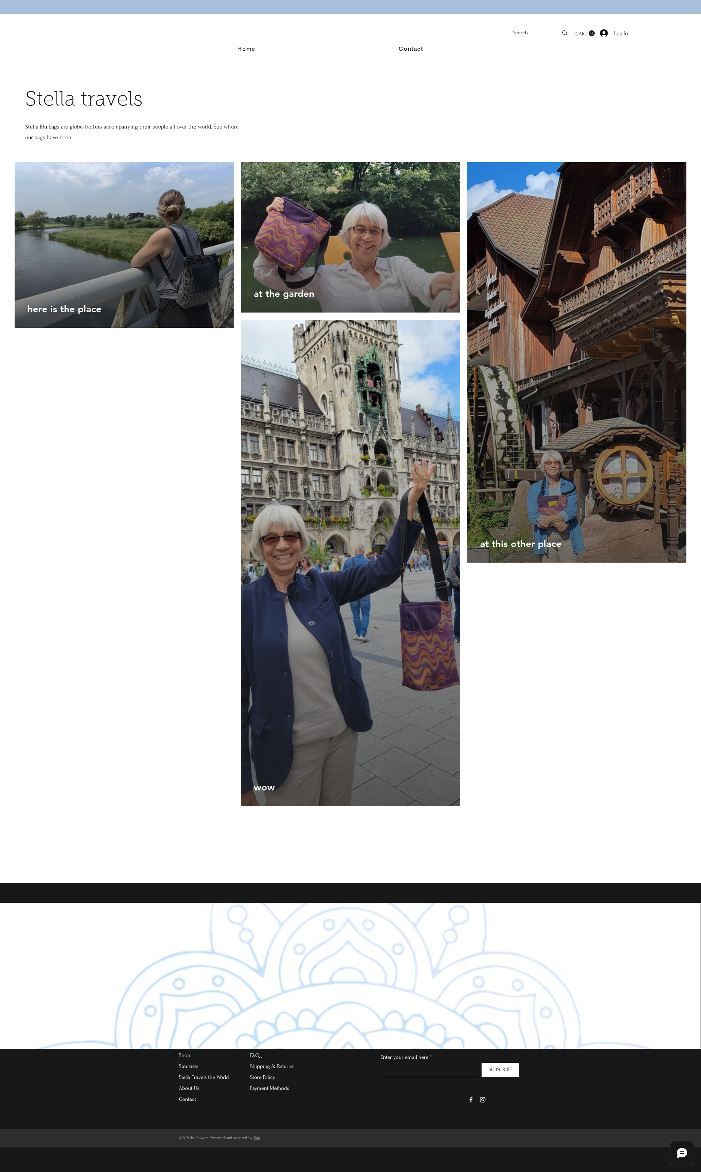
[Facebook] (471, 1099)
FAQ (255, 1055)
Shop (184, 1055)
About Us (189, 1088)
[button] (585, 33)
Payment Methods (270, 1088)
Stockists (188, 1066)
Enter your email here (404, 1057)
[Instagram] (482, 1099)
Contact (187, 1099)
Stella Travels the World (204, 1077)
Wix (257, 1137)
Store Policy (262, 1077)
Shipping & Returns (272, 1066)
